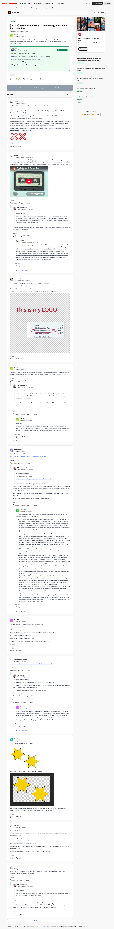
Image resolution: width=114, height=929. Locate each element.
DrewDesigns (17, 739)
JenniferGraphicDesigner (20, 659)
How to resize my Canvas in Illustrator (86, 97)
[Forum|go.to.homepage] (9, 3)
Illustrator (18, 8)
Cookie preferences (51, 926)
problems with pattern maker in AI (86, 88)
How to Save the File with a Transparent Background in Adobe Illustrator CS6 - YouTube (31, 664)
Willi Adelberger (21, 207)
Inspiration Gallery (59, 3)
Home (3, 8)
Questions (24, 8)
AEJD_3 (16, 367)
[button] (97, 3)
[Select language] (89, 3)
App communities (10, 8)
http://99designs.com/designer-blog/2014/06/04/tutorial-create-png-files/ (28, 456)
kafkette (16, 155)
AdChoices (82, 926)
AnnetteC (16, 619)
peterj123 (16, 101)
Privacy (44, 926)
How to (12, 75)
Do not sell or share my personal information (67, 926)
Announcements (38, 3)
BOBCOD (16, 825)
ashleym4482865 (18, 449)
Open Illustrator (100, 12)
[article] (39, 124)
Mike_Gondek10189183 (21, 49)
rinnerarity (22, 707)
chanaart (16, 278)
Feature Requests (48, 3)
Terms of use (38, 926)
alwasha (16, 34)
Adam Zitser (23, 509)
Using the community (29, 926)
